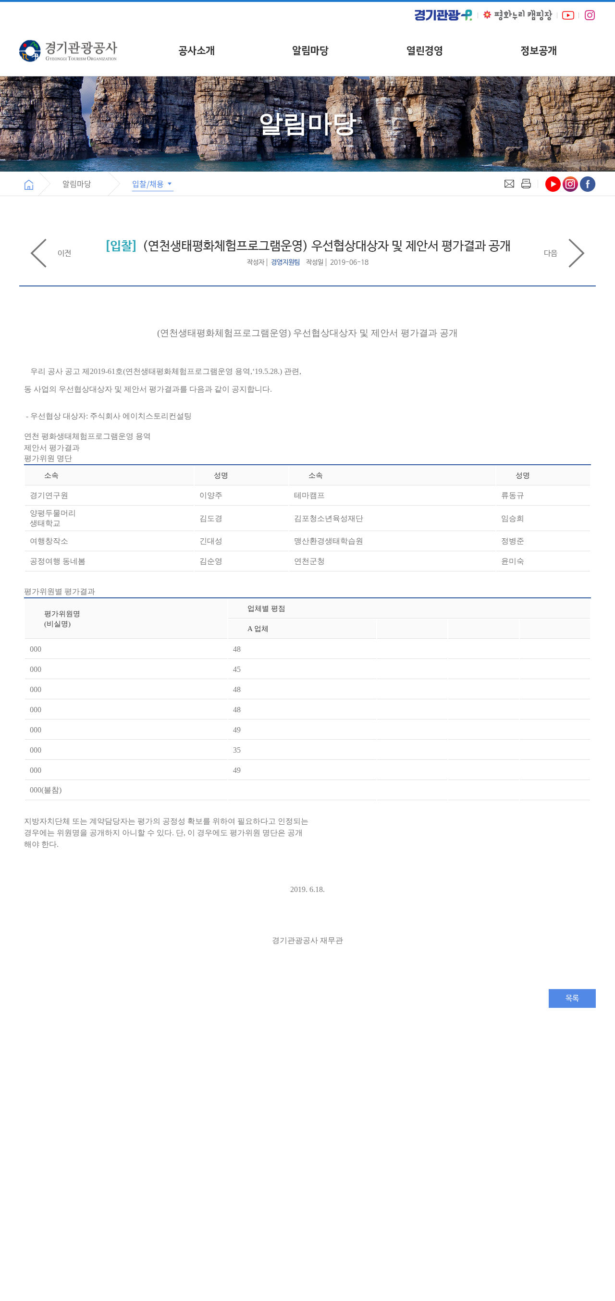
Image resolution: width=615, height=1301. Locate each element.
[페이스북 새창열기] (588, 184)
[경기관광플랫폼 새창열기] (443, 15)
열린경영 (424, 50)
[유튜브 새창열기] (568, 15)
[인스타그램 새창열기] (590, 15)
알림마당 (310, 50)
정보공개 (538, 50)
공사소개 (196, 50)
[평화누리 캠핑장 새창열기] (518, 15)
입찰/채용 (149, 183)
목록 (572, 998)
